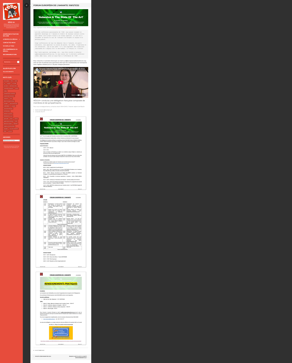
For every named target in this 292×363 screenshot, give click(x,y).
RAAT (11, 118)
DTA (11, 98)
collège (5, 91)
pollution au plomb (8, 113)
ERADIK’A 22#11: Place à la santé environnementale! (78, 357)
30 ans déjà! (6, 80)
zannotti (10, 131)
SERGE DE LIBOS (8, 123)
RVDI (16, 121)
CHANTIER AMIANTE (8, 88)
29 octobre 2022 (39, 350)
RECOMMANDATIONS (10, 54)
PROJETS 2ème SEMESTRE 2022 (43, 356)
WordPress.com (15, 147)
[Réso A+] (11, 11)
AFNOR (8, 83)
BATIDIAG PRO (13, 86)
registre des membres (8, 121)
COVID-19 (6, 98)
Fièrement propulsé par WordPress (11, 146)
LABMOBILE (6, 106)
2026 (16, 80)
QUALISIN (6, 118)
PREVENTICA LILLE (8, 116)
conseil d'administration (9, 96)
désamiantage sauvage (9, 101)
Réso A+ (11, 22)
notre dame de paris (8, 108)
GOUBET (6, 103)
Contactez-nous (9, 42)
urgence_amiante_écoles (9, 126)
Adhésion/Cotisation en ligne (10, 35)
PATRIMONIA (7, 111)
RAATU (16, 118)
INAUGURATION (13, 103)
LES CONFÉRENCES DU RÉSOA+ (10, 50)
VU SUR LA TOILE (8, 46)
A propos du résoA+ (10, 39)
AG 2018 (14, 83)
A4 (4, 83)
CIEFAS (16, 88)
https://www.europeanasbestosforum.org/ (64, 27)
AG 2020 (6, 86)
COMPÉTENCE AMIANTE (9, 93)
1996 (12, 80)
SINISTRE (16, 123)
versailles (6, 128)
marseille (13, 106)
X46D (5, 131)
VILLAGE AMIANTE (8, 71)
